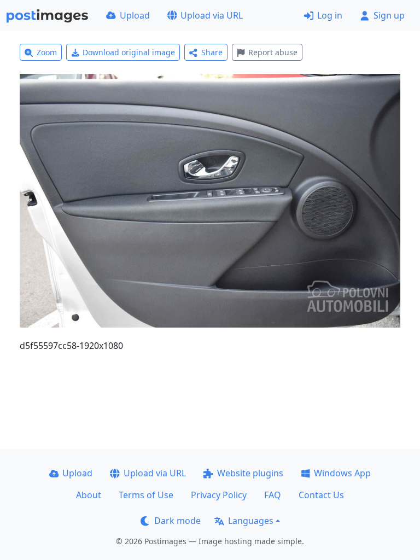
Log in (329, 15)
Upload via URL (211, 15)
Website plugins (250, 473)
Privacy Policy (219, 495)
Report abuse (273, 52)
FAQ (272, 495)
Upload (135, 15)
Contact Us (321, 495)
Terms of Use (146, 495)
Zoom (47, 52)
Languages (250, 521)
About (88, 495)
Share (212, 52)
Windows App (342, 473)
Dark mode (177, 521)
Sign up (389, 15)
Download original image (129, 52)
